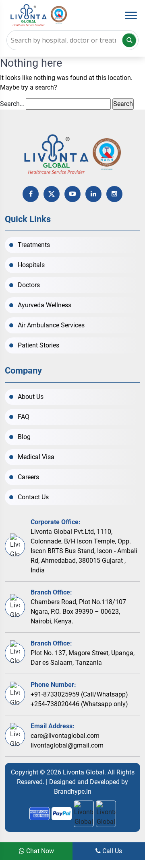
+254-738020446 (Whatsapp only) (79, 704)
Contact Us (33, 497)
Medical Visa (36, 457)
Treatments (34, 245)
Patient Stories (38, 345)
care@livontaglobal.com (65, 735)
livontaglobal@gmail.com (67, 745)
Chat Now (39, 851)
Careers (28, 477)
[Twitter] (52, 194)
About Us (31, 396)
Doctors (29, 285)
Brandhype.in (72, 791)
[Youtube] (72, 194)
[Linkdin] (93, 194)
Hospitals (31, 265)
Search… (12, 104)
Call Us (111, 851)
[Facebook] (31, 194)
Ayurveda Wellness (44, 305)
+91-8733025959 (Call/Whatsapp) (79, 694)
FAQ (23, 417)
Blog (24, 437)
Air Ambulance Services (51, 325)
